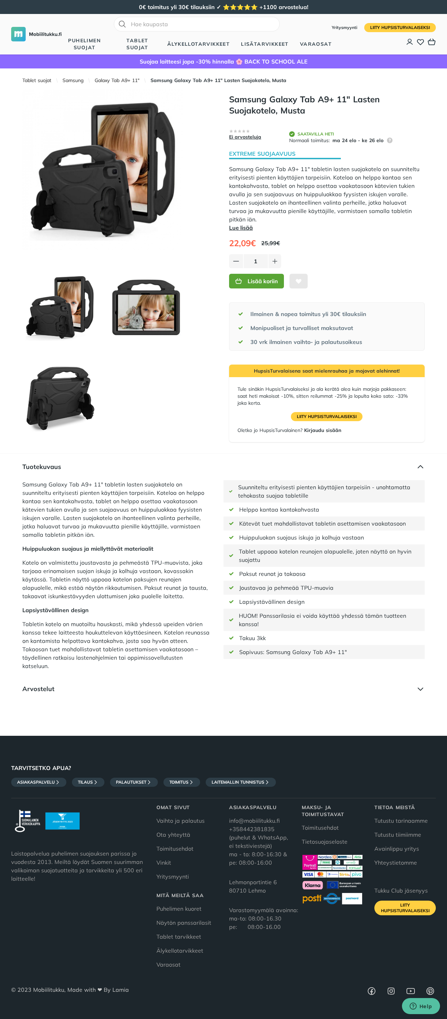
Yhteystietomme (395, 862)
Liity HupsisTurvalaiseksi (400, 27)
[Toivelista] (420, 42)
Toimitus (179, 782)
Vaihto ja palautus (180, 820)
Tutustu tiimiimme (397, 834)
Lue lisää (241, 227)
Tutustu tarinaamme (401, 820)
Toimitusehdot (174, 848)
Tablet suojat (137, 44)
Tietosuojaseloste (324, 841)
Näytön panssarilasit (183, 922)
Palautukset (131, 782)
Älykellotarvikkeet (198, 44)
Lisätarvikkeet (265, 44)
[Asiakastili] (409, 42)
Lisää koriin (263, 281)
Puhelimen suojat (84, 44)
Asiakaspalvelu (36, 782)
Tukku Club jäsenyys (401, 890)
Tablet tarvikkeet (178, 936)
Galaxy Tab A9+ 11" (117, 80)
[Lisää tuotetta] (275, 261)
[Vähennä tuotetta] (236, 261)
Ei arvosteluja (245, 137)
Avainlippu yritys (396, 848)
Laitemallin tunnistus (238, 782)
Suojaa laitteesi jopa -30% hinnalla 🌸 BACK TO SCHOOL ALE (224, 61)
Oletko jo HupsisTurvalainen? (289, 430)
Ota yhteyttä (173, 834)
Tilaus (85, 782)
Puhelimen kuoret (178, 908)
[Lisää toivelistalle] (299, 281)
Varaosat (316, 44)
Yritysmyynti (345, 27)
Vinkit (163, 862)
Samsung (73, 80)
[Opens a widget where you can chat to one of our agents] (421, 1007)
